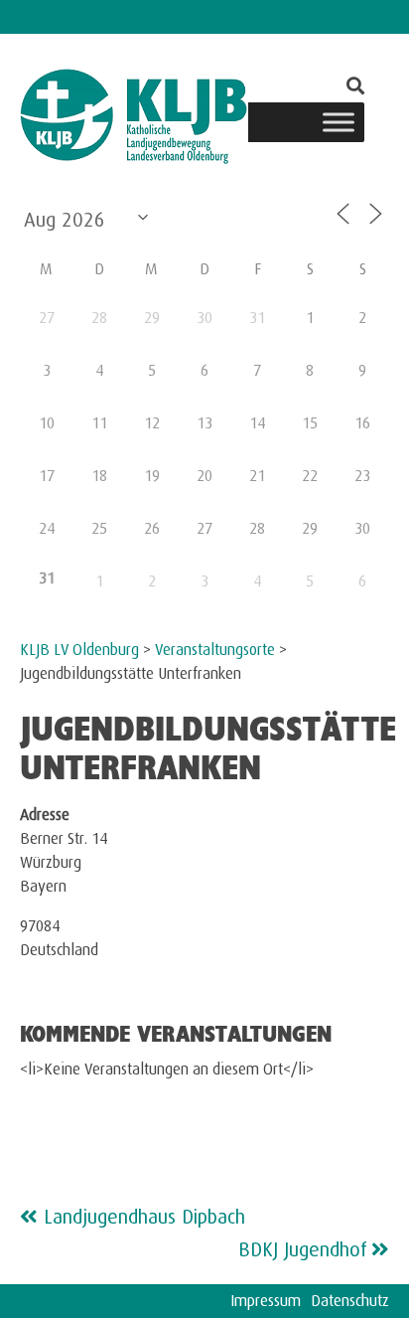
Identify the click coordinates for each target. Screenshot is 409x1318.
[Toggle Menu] (338, 121)
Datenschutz (350, 1297)
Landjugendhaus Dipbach (144, 1213)
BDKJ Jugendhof (302, 1246)
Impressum (265, 1297)
